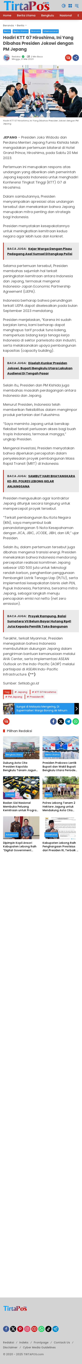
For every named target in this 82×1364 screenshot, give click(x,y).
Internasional (50, 31)
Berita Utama (21, 31)
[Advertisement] (41, 899)
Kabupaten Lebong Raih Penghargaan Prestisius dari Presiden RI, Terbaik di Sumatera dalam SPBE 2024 (61, 846)
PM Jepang (15, 697)
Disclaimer (10, 1347)
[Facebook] (53, 721)
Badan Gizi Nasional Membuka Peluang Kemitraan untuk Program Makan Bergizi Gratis (21, 806)
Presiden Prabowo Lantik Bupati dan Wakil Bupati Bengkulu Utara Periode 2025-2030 (59, 766)
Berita (7, 31)
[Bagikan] (75, 57)
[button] (63, 5)
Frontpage (41, 1342)
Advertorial (12, 834)
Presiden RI (36, 697)
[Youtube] (34, 1329)
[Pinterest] (20, 1329)
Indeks (23, 1342)
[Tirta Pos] (26, 5)
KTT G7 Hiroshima (45, 692)
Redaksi (8, 1342)
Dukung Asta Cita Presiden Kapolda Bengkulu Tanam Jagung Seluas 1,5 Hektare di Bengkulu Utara (20, 766)
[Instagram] (27, 1329)
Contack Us (62, 1342)
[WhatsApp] (75, 721)
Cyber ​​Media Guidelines (39, 1347)
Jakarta (10, 794)
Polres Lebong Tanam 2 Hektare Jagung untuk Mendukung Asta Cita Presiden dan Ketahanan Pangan (60, 806)
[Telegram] (68, 721)
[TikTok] (48, 1329)
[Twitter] (61, 721)
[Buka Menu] (70, 5)
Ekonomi (35, 31)
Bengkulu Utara (14, 754)
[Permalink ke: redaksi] (7, 57)
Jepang (22, 692)
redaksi (16, 57)
